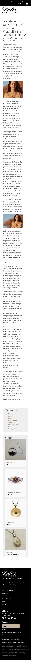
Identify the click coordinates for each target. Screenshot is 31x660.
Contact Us (4, 607)
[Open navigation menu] (27, 10)
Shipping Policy (6, 642)
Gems (10, 418)
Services (10, 427)
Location (4, 604)
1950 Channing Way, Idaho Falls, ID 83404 (13, 613)
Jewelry (10, 422)
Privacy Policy (21, 642)
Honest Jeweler (12, 420)
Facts (9, 416)
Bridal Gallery (5, 593)
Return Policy (13, 642)
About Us (4, 601)
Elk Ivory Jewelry (6, 596)
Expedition (11, 414)
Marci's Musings (13, 424)
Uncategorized (12, 429)
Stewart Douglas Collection (8, 598)
